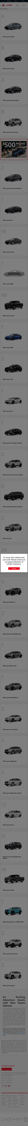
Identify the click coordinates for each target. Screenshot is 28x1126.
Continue (14, 568)
